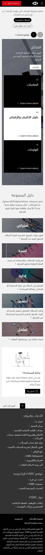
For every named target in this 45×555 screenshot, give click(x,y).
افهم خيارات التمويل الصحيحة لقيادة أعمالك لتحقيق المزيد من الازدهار (24, 237)
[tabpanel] (22, 186)
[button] (40, 35)
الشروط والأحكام (36, 519)
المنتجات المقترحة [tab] (22, 20)
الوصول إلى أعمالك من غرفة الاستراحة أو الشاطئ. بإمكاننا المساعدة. (25, 287)
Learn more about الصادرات (22, 91)
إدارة (22, 275)
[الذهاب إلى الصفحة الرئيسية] (35, 3)
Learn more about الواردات (22, 156)
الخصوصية (19, 519)
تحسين (22, 300)
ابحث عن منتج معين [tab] (23, 25)
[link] (35, 67)
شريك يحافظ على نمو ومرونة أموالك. (26, 339)
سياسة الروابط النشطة (33, 523)
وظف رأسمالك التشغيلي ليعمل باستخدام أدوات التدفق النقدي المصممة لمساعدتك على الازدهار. (24, 314)
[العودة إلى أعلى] (22, 405)
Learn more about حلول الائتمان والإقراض (22, 124)
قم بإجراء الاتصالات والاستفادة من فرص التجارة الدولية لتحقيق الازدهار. (25, 262)
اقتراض (22, 225)
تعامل (22, 329)
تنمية (22, 250)
